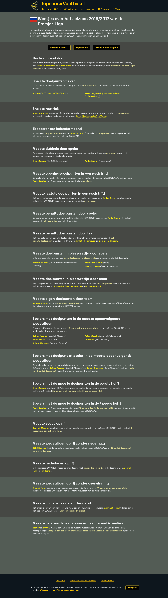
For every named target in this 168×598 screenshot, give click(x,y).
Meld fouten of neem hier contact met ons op (58, 590)
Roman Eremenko (95, 368)
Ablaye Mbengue (41, 343)
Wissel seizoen (58, 47)
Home (47, 9)
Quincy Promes (92, 266)
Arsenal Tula (39, 488)
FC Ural (46, 527)
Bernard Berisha (41, 262)
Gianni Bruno (65, 65)
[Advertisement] (84, 557)
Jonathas (90, 339)
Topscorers (82, 47)
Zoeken (104, 9)
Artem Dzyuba (92, 93)
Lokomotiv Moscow (108, 240)
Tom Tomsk (45, 470)
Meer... (118, 9)
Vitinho (36, 93)
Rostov (36, 527)
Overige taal (132, 587)
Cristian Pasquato (46, 65)
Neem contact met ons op (83, 580)
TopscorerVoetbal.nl (63, 3)
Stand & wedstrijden (107, 47)
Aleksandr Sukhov (94, 262)
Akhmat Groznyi (93, 286)
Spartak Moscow (73, 286)
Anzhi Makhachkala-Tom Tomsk (91, 116)
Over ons (60, 580)
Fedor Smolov (76, 133)
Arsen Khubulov (40, 113)
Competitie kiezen (66, 9)
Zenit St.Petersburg (85, 240)
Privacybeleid (107, 580)
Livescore (88, 9)
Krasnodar (59, 286)
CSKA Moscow (40, 448)
